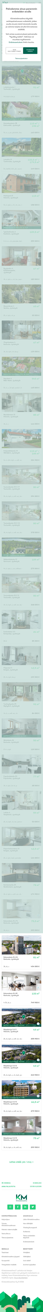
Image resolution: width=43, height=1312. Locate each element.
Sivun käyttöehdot (20, 1278)
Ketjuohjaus (6, 1219)
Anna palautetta (8, 1186)
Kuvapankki (5, 1260)
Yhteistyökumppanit (30, 1227)
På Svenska (6, 1183)
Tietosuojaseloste (7, 1237)
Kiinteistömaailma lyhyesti (11, 1256)
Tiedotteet (5, 1252)
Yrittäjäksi (26, 1252)
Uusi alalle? (27, 1260)
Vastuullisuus (6, 1233)
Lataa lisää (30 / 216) (20, 1162)
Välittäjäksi (27, 1256)
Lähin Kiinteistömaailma (31, 1219)
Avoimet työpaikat (29, 1265)
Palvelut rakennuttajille (9, 1229)
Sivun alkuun (35, 1186)
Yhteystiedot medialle (9, 1265)
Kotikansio (26, 1231)
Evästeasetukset (28, 1242)
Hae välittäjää (28, 1223)
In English (37, 1183)
